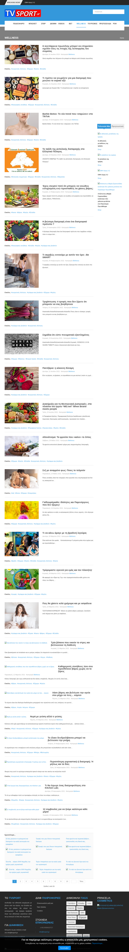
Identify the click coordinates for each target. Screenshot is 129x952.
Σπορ (99, 149)
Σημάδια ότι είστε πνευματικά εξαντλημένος (65, 335)
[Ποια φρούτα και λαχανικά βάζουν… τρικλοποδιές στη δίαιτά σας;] (79, 848)
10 (67, 881)
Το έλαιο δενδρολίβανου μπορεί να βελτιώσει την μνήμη (66, 739)
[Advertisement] (110, 83)
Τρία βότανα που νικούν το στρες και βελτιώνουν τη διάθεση (70, 643)
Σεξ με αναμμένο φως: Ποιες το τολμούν (63, 470)
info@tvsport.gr (44, 932)
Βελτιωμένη (45, 752)
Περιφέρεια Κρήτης (35, 428)
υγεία (20, 707)
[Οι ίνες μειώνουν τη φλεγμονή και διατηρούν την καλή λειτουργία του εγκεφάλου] (19, 852)
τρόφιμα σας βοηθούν (49, 246)
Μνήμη (37, 752)
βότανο (14, 657)
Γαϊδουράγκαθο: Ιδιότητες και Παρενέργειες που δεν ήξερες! (65, 503)
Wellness (71, 54)
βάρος (20, 212)
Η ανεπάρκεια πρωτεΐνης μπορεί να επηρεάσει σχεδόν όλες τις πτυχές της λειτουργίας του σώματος (67, 48)
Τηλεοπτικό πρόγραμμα (76, 927)
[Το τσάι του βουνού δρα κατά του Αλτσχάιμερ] (79, 871)
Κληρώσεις (71, 908)
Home (122, 38)
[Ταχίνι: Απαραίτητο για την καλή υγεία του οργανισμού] (49, 871)
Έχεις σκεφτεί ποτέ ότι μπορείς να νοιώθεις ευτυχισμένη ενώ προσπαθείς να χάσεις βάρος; (67, 187)
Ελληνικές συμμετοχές (19, 177)
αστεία (86, 936)
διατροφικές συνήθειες (19, 105)
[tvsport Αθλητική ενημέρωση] (23, 13)
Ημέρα (22, 800)
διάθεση (50, 657)
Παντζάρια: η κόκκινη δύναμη (58, 368)
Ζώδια (89, 903)
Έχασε (31, 633)
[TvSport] (9, 25)
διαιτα (14, 212)
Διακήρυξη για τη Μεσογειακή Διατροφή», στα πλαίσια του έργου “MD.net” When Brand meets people (67, 406)
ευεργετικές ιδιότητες (19, 69)
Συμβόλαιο (15, 824)
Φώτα (18, 493)
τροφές (14, 594)
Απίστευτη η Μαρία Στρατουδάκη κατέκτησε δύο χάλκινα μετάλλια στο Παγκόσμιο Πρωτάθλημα (104, 200)
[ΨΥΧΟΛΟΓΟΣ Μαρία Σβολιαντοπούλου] (110, 907)
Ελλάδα (43, 69)
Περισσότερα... (98, 943)
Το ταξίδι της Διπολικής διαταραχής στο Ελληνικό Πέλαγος (63, 150)
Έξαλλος (22, 359)
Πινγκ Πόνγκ (72, 917)
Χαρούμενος (72, 931)
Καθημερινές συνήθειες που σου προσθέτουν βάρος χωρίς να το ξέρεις (75, 669)
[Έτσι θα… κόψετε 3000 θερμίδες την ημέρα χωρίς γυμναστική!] (19, 871)
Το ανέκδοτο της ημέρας (103, 160)
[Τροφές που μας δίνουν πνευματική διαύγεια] (49, 848)
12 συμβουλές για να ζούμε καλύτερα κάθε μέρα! (65, 810)
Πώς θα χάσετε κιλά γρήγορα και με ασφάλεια (66, 603)
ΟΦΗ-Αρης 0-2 (30, 2)
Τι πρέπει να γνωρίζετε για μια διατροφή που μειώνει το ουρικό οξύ (66, 79)
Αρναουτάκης (48, 428)
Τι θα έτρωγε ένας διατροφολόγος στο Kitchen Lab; (65, 786)
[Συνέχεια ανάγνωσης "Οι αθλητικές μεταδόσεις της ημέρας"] (110, 135)
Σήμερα (30, 69)
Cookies (40, 911)
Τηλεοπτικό (71, 922)
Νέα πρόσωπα (72, 912)
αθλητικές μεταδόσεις (74, 936)
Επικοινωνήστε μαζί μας (45, 903)
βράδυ (14, 561)
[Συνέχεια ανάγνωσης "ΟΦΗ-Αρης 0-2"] (104, 170)
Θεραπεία (61, 177)
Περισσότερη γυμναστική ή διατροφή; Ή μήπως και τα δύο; (71, 762)
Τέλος (81, 881)
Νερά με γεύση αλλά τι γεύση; (46, 716)
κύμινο (25, 707)
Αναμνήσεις (32, 493)
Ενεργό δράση (31, 359)
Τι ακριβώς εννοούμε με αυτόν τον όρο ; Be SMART (65, 256)
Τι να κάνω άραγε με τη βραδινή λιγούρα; (64, 533)
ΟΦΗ (82, 913)
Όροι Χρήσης (41, 907)
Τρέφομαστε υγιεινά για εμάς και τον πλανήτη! (67, 570)
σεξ (13, 493)
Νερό (14, 729)
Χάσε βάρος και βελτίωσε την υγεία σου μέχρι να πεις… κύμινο (71, 693)
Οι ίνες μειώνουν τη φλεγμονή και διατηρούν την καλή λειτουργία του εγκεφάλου (17, 841)
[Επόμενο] (73, 881)
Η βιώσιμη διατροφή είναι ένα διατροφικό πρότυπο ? (64, 222)
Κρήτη (37, 69)
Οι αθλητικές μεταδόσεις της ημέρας (103, 143)
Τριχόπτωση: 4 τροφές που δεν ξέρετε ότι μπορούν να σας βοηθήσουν (64, 302)
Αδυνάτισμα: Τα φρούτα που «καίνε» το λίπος (66, 437)
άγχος (43, 657)
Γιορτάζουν (71, 903)
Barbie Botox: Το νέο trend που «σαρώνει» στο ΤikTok (67, 115)
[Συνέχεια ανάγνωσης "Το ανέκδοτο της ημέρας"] (107, 155)
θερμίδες (15, 800)
